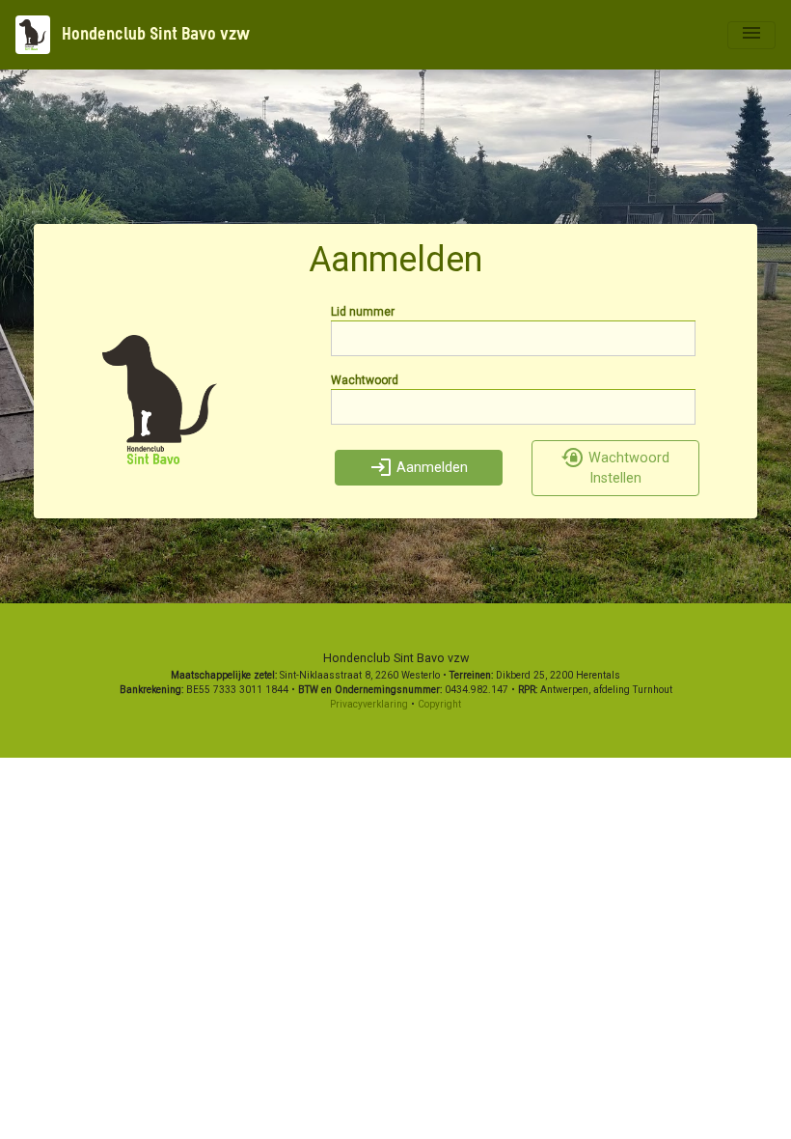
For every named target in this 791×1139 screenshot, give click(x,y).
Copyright (439, 704)
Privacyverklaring (369, 704)
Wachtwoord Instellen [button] (627, 468)
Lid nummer (363, 312)
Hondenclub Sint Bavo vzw (154, 34)
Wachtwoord (364, 380)
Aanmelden (430, 467)
